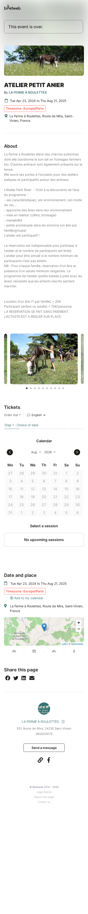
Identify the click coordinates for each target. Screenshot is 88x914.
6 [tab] (47, 388)
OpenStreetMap (77, 644)
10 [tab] (63, 388)
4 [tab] (39, 388)
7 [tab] (51, 388)
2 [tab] (31, 388)
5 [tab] (43, 388)
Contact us (44, 802)
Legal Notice (44, 792)
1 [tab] (27, 388)
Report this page (44, 797)
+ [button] (78, 622)
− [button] (78, 628)
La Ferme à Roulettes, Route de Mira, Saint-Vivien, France (46, 608)
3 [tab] (35, 388)
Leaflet (64, 644)
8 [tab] (55, 388)
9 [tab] (59, 388)
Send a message (44, 748)
